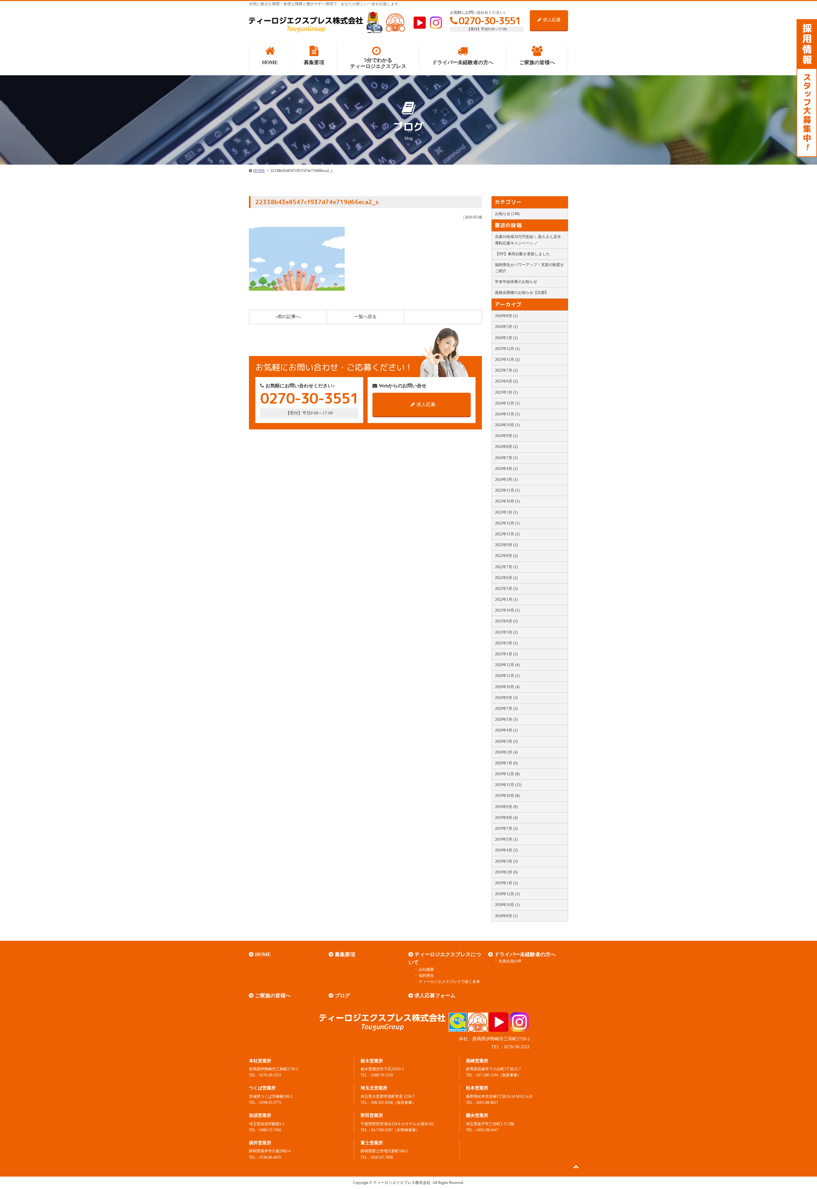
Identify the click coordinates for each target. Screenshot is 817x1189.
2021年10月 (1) (507, 610)
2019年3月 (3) (506, 861)
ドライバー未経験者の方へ (525, 954)
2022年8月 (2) (506, 556)
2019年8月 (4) (506, 817)
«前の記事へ (288, 316)
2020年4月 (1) (506, 730)
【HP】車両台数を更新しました (522, 254)
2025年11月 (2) (507, 359)
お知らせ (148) (507, 214)
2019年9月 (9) (506, 807)
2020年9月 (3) (506, 697)
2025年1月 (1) (506, 392)
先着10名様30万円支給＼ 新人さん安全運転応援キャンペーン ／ (528, 239)
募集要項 (345, 954)
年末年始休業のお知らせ (516, 281)
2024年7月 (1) (506, 458)
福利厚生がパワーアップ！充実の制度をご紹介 (529, 268)
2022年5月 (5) (506, 588)
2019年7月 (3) (506, 828)
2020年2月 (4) (506, 752)
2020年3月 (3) (506, 741)
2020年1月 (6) (506, 763)
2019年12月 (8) (507, 774)
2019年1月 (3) (506, 883)
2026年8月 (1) (506, 316)
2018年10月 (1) (507, 905)
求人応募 (552, 20)
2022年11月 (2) (507, 534)
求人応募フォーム (435, 995)
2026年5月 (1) (506, 326)
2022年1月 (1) (506, 599)
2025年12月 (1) (507, 348)
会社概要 (426, 969)
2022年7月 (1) (506, 567)
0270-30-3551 (490, 20)
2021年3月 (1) (506, 643)
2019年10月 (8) (507, 795)
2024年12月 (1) (507, 403)
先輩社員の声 (509, 961)
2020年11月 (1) (507, 675)
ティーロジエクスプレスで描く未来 (449, 981)
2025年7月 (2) (506, 370)
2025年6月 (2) (506, 381)
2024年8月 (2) (506, 446)
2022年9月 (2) (506, 545)
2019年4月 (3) (506, 850)
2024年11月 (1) (507, 414)
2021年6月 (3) (506, 621)
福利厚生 (426, 975)
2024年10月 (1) (507, 425)
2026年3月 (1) (506, 338)
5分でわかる (378, 63)
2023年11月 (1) (507, 490)
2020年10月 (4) (507, 687)
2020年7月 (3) (506, 708)
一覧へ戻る (365, 316)
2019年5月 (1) (506, 839)
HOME (259, 170)
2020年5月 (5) (506, 719)
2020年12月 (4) (507, 665)
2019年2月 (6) (506, 872)
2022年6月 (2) (506, 578)
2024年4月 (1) (506, 468)
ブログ (342, 995)
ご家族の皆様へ (273, 995)
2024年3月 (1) (506, 479)
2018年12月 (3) (507, 894)
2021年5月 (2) (506, 632)
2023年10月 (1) (507, 501)
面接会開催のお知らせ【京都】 (522, 292)
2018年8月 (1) (506, 916)
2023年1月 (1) (506, 512)
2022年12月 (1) (507, 523)
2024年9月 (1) (506, 436)
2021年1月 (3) (506, 654)
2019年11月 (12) (508, 785)
